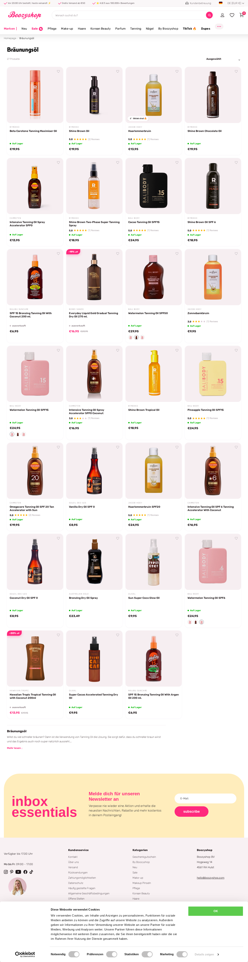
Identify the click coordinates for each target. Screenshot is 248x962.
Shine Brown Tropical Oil (143, 409)
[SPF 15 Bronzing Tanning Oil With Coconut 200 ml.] (35, 277)
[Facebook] (25, 872)
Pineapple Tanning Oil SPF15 (206, 409)
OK (216, 911)
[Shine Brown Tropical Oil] (154, 374)
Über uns (73, 862)
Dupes (205, 28)
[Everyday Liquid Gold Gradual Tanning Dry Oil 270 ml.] (94, 277)
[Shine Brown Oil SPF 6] (213, 186)
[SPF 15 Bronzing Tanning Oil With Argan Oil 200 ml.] (154, 659)
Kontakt (73, 856)
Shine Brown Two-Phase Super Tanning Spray (94, 223)
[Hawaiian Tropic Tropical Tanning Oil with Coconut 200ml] (35, 659)
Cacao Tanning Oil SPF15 (144, 222)
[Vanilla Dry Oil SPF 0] (94, 471)
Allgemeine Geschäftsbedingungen (88, 893)
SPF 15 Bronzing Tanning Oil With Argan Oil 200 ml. (153, 696)
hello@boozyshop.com (210, 877)
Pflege (52, 28)
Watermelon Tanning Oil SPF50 (148, 313)
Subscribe (191, 811)
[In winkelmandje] (55, 115)
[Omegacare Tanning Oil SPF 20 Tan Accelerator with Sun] (35, 471)
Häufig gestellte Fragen (81, 888)
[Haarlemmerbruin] (154, 95)
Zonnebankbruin (198, 313)
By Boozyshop (168, 28)
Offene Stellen (76, 898)
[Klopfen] (31, 872)
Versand (73, 867)
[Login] (222, 15)
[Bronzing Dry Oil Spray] (94, 562)
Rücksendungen (78, 872)
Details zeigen (204, 954)
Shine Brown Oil (79, 130)
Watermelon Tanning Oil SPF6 (206, 597)
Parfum (120, 28)
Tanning (135, 28)
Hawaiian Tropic (19, 690)
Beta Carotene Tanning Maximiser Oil (33, 130)
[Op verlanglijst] (58, 71)
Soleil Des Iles (77, 503)
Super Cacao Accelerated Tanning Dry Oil (93, 696)
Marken (10, 28)
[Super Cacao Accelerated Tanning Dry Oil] (94, 659)
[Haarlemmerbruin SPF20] (154, 471)
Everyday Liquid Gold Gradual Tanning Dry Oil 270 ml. (93, 315)
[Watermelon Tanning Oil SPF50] (154, 277)
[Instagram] (6, 872)
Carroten (15, 218)
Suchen (209, 15)
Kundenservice (78, 850)
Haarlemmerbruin (139, 130)
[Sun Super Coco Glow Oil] (154, 562)
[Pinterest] (11, 872)
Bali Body (134, 218)
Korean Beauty (100, 28)
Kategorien (140, 850)
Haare (82, 28)
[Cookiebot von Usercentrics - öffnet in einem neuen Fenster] (25, 954)
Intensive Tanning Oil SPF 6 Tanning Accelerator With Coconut (211, 508)
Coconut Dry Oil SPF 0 (24, 597)
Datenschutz (75, 882)
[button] (130, 337)
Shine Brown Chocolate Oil (205, 130)
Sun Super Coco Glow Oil (144, 597)
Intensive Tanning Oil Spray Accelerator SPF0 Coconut (86, 411)
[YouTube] (18, 872)
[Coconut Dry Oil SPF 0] (35, 562)
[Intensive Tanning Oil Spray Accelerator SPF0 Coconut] (94, 374)
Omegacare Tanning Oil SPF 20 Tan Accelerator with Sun (32, 508)
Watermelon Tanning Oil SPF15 (29, 409)
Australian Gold (79, 594)
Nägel (150, 28)
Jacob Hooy (135, 127)
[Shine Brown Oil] (94, 95)
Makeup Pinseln (142, 882)
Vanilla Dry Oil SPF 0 (82, 506)
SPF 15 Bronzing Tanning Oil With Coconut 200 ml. (31, 315)
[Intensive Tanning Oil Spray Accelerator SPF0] (35, 186)
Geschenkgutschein (144, 856)
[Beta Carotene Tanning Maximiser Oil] (35, 95)
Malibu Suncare (19, 309)
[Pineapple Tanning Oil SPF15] (213, 374)
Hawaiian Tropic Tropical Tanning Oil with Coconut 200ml (33, 696)
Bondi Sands (76, 309)
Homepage (10, 38)
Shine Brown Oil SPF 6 (202, 222)
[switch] (111, 954)
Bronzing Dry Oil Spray (83, 597)
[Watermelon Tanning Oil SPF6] (213, 562)
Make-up (67, 28)
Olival (132, 594)
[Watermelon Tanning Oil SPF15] (35, 374)
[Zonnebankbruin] (213, 277)
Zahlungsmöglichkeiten (82, 877)
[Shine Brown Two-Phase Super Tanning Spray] (94, 186)
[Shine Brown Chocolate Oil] (213, 95)
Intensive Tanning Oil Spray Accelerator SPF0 (27, 223)
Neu (24, 28)
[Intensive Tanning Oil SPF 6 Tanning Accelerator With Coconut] (213, 471)
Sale (135, 872)
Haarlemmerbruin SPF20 (144, 506)
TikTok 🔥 (189, 28)
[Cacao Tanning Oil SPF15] (154, 186)
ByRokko (15, 127)
